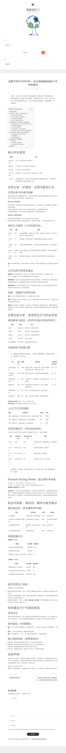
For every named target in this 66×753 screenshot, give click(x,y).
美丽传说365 (33, 10)
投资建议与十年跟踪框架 (16, 139)
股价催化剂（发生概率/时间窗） (19, 134)
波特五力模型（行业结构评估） (19, 116)
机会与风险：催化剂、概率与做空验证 (19, 132)
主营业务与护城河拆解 (17, 115)
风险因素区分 (15, 135)
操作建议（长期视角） (17, 142)
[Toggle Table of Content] (30, 109)
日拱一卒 (38, 88)
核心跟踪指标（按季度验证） (18, 144)
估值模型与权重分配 (16, 125)
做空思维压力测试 (16, 137)
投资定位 (14, 140)
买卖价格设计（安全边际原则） (19, 128)
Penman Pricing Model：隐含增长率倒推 (21, 130)
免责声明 (12, 146)
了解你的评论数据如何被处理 (38, 739)
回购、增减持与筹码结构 (17, 120)
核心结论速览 (13, 111)
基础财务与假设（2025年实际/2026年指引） (22, 123)
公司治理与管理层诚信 (17, 118)
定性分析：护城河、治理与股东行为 (19, 113)
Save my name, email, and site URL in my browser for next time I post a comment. (31, 729)
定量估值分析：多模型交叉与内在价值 (19, 122)
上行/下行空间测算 (16, 127)
